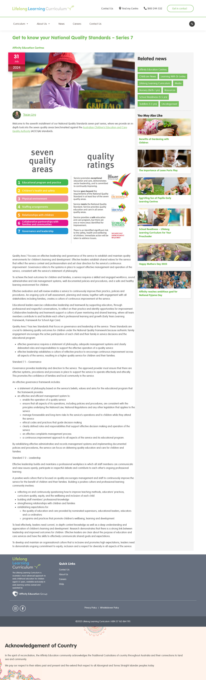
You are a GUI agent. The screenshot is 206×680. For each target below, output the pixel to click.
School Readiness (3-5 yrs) (153, 97)
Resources (170, 90)
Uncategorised (169, 103)
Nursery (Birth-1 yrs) (149, 90)
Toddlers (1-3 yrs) (148, 103)
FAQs (61, 584)
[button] (192, 24)
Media (178, 83)
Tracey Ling (29, 114)
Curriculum (19, 23)
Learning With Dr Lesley (173, 76)
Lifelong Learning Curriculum (154, 83)
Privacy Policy (91, 607)
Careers (77, 23)
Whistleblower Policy (109, 607)
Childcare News (147, 76)
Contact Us (95, 23)
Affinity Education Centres (28, 47)
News (61, 23)
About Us (42, 23)
